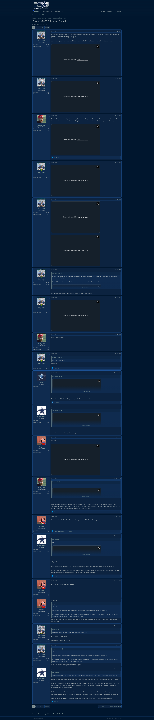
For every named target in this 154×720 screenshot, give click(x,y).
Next (46, 27)
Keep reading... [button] (86, 288)
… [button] (40, 27)
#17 (120, 600)
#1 (120, 31)
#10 (120, 373)
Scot (41, 382)
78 (42, 27)
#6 (120, 269)
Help (115, 718)
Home (119, 718)
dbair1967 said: (56, 273)
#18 (120, 626)
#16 (120, 581)
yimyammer (41, 416)
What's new (46, 11)
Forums (36, 11)
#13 (120, 478)
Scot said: (54, 629)
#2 (120, 79)
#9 (120, 353)
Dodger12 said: (56, 357)
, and (63, 531)
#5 (120, 199)
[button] (51, 11)
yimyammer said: (56, 604)
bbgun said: (55, 482)
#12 (120, 437)
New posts (35, 15)
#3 (120, 115)
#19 (120, 645)
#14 (120, 516)
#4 (120, 162)
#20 (120, 669)
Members (58, 11)
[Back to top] (115, 79)
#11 (120, 407)
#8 (120, 334)
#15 (120, 536)
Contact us (110, 718)
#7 (120, 297)
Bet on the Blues (38, 718)
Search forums (43, 15)
